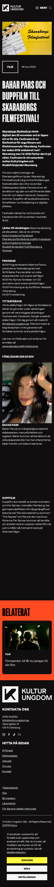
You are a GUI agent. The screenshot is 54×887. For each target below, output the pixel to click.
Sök (4, 793)
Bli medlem (8, 798)
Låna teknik (8, 803)
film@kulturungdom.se (15, 323)
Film (10, 67)
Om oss (6, 766)
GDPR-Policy (9, 825)
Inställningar (27, 877)
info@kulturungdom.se (15, 720)
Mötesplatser (10, 755)
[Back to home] (12, 8)
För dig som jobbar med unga (19, 808)
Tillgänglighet (10, 787)
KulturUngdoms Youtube (16, 243)
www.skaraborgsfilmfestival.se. (20, 346)
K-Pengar (7, 750)
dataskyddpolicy (16, 852)
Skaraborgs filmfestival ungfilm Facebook (26, 239)
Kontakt (6, 771)
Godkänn (27, 860)
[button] (41, 8)
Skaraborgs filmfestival (16, 131)
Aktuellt (6, 761)
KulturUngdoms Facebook (17, 235)
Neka (27, 869)
